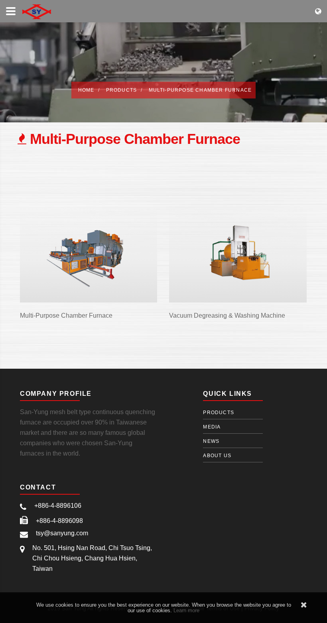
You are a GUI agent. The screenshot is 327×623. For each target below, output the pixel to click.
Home (86, 90)
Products (121, 90)
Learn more (186, 610)
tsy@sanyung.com (62, 533)
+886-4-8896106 (57, 505)
